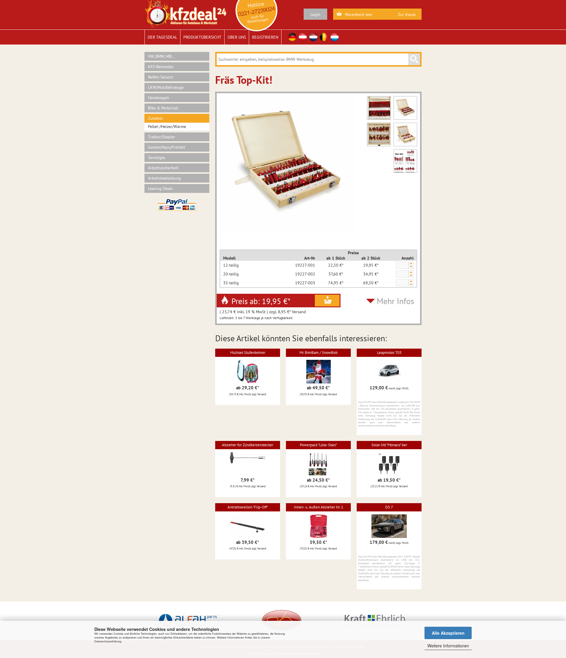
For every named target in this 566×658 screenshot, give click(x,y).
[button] (411, 263)
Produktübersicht (202, 37)
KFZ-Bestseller (161, 66)
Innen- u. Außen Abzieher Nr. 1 (318, 507)
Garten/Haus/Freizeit (166, 147)
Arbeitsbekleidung (164, 178)
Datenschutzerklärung (107, 641)
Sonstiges (156, 157)
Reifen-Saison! (160, 77)
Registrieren (265, 37)
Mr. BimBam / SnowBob (319, 352)
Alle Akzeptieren (448, 633)
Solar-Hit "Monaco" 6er (389, 444)
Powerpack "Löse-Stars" (318, 444)
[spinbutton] (402, 265)
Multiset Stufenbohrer (247, 352)
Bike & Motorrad (163, 108)
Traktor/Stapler (161, 137)
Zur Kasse (407, 14)
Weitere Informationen (448, 646)
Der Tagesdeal (162, 37)
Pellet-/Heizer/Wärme (167, 126)
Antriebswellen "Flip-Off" (248, 507)
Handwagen (158, 97)
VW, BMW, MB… (161, 56)
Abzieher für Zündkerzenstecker (247, 444)
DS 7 (389, 507)
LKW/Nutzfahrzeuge (166, 87)
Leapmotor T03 (389, 352)
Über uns (237, 37)
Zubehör (155, 118)
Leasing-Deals (160, 188)
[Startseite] (185, 13)
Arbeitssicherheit (163, 167)
